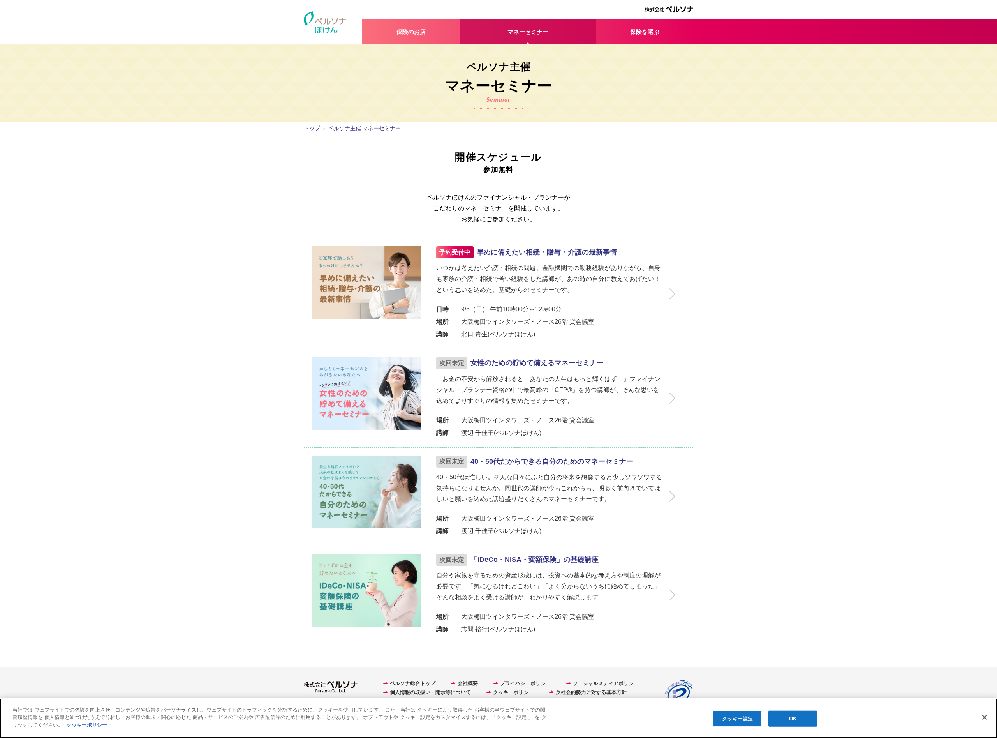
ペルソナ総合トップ (412, 683)
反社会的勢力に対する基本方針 (591, 692)
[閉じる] (984, 717)
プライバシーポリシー (525, 683)
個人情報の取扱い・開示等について (430, 692)
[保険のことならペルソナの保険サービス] (333, 22)
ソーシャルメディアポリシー (606, 683)
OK (792, 719)
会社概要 (468, 683)
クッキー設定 (737, 719)
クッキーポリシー (513, 692)
